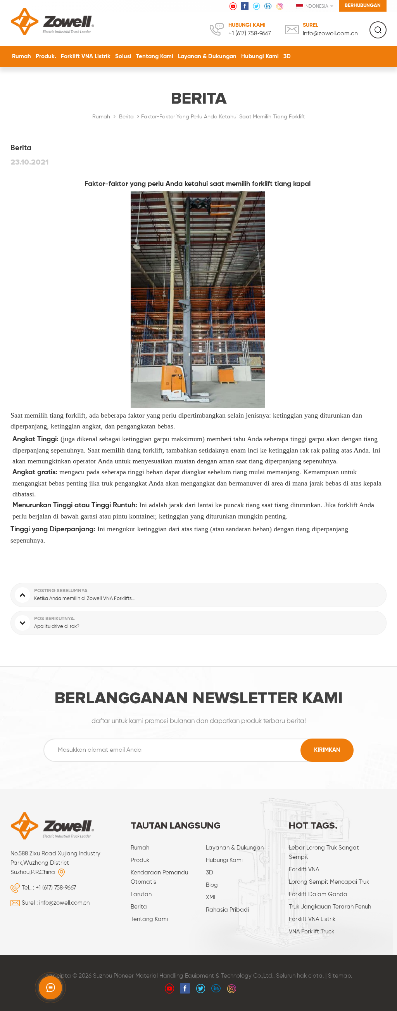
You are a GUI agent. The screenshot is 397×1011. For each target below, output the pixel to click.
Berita (126, 117)
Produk (140, 860)
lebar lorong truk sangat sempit (324, 852)
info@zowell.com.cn (330, 34)
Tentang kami (154, 56)
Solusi (123, 56)
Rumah (21, 56)
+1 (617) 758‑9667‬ (249, 34)
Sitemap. (340, 976)
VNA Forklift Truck (311, 932)
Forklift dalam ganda (318, 894)
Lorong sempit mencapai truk (329, 882)
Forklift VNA (304, 869)
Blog (212, 885)
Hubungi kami (260, 56)
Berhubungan (363, 5)
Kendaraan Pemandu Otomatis (159, 877)
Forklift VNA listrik (85, 56)
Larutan (141, 894)
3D (287, 56)
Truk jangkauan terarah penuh (330, 907)
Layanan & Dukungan (207, 56)
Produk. (46, 56)
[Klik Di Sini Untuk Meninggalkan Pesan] (50, 987)
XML (211, 897)
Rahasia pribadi (227, 910)
